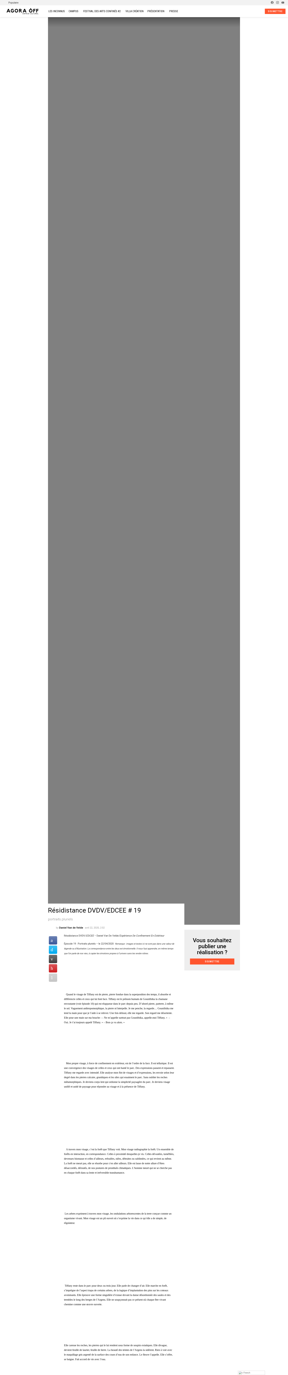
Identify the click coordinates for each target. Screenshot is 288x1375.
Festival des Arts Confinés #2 (102, 11)
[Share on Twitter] (53, 950)
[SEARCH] (254, 11)
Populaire (13, 2)
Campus (73, 11)
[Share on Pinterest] (53, 968)
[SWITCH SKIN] (265, 2)
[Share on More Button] (53, 977)
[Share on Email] (53, 959)
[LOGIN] (260, 11)
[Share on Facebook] (53, 940)
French (246, 1373)
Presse (173, 11)
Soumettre (275, 11)
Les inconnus (56, 11)
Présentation (155, 11)
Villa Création (135, 11)
